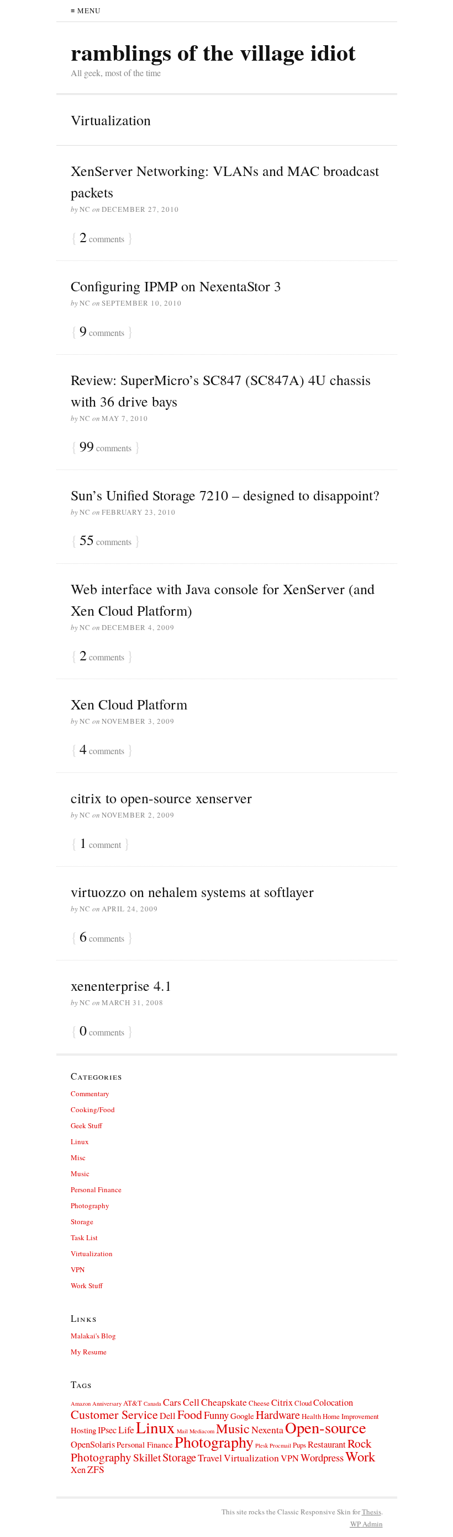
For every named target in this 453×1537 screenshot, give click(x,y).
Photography (90, 1205)
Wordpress (322, 1457)
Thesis (371, 1512)
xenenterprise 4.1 (121, 985)
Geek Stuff (86, 1125)
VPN (78, 1269)
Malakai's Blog (93, 1336)
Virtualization (92, 1253)
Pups (299, 1445)
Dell (168, 1416)
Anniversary (107, 1403)
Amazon (81, 1403)
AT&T (132, 1403)
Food (189, 1414)
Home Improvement (351, 1416)
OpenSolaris (93, 1444)
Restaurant (327, 1444)
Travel (210, 1457)
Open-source (325, 1427)
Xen (78, 1470)
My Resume (89, 1352)
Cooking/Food (93, 1109)
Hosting (83, 1429)
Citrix (282, 1402)
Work (360, 1456)
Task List (84, 1237)
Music (80, 1173)
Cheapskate (224, 1401)
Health (311, 1416)
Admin (366, 1524)
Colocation (333, 1402)
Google (242, 1415)
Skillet (147, 1457)
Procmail (280, 1445)
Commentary (90, 1093)
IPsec (107, 1430)
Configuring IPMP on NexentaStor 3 (176, 285)
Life (126, 1429)
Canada (152, 1403)
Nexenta (267, 1429)
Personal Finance (96, 1189)
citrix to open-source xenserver (161, 797)
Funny (216, 1415)
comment (100, 843)
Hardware (278, 1414)
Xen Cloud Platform (129, 704)
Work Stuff (87, 1285)
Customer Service (114, 1414)
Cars (172, 1401)
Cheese (259, 1403)
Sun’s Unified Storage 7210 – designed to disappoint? (225, 494)
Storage (82, 1221)
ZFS (95, 1469)
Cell (191, 1401)
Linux (80, 1141)
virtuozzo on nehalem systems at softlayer (192, 891)
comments (102, 238)
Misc (78, 1157)
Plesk (261, 1445)
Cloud (303, 1403)
